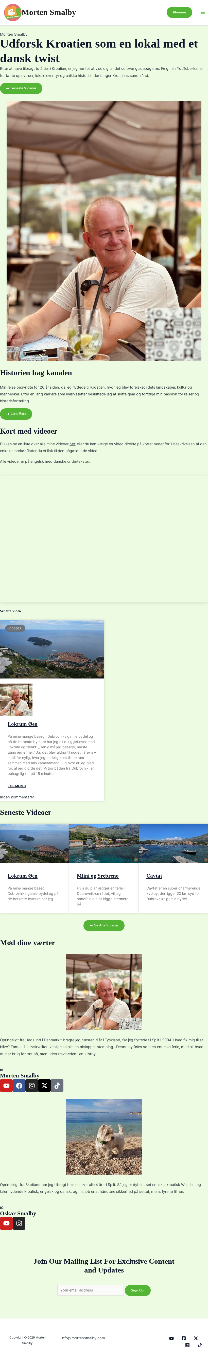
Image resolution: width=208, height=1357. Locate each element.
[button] (179, 12)
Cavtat (154, 876)
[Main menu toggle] (202, 12)
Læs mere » (17, 786)
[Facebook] (183, 1338)
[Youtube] (171, 1338)
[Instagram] (187, 1345)
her (72, 444)
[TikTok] (199, 1345)
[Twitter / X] (196, 1338)
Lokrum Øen (23, 724)
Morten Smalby (49, 12)
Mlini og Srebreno (98, 876)
